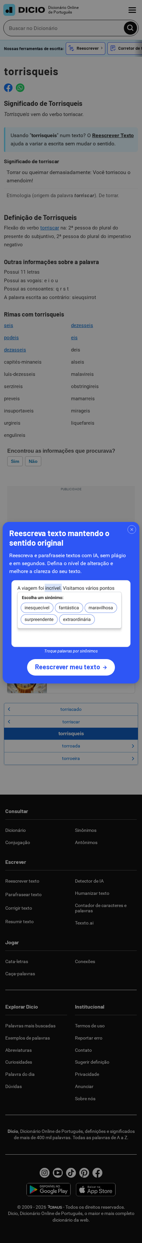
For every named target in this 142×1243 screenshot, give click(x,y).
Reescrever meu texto (67, 667)
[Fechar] (131, 529)
